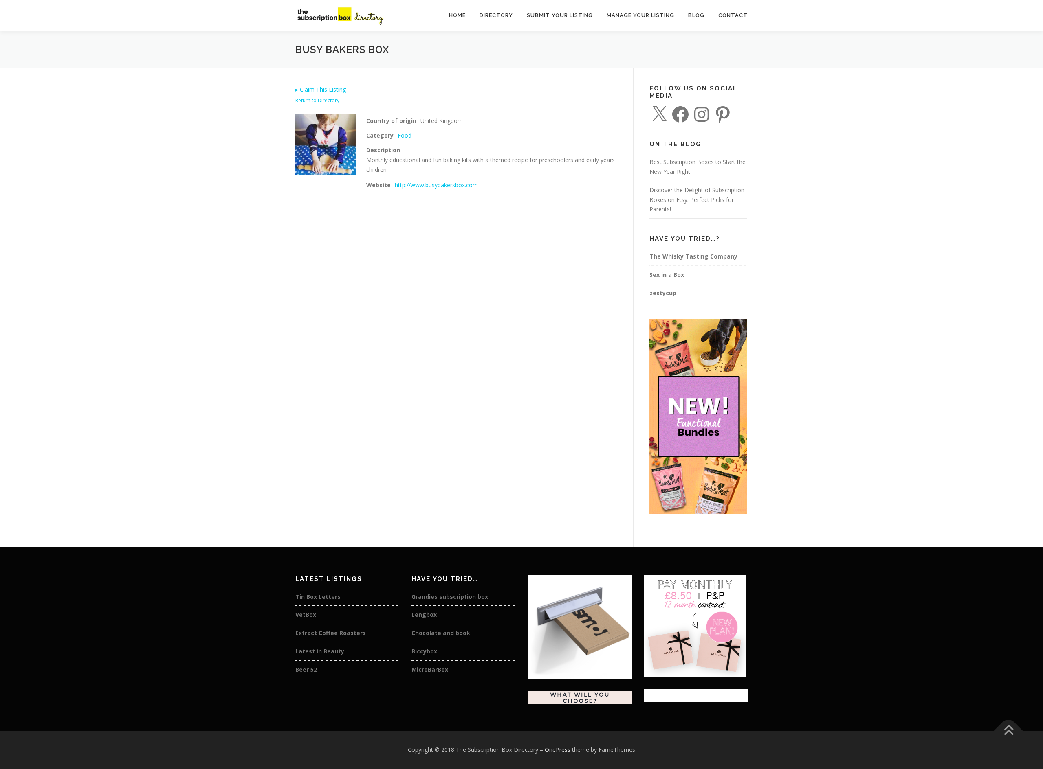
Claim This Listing (320, 89)
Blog (696, 15)
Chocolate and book (440, 633)
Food (404, 135)
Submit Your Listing (560, 15)
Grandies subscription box (449, 596)
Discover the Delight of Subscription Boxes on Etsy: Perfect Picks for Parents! (696, 199)
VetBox (305, 614)
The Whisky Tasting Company (693, 256)
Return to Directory (317, 100)
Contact (733, 15)
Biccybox (424, 651)
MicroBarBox (429, 669)
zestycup (662, 293)
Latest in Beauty (319, 651)
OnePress (557, 750)
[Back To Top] (1008, 730)
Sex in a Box (666, 274)
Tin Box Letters (318, 596)
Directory (496, 15)
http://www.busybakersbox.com (436, 185)
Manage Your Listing (640, 15)
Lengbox (424, 614)
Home (457, 15)
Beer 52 (306, 669)
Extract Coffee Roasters (330, 633)
